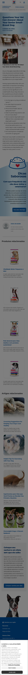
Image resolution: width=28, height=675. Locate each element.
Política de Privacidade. (14, 665)
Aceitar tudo (12, 672)
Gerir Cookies (12, 668)
